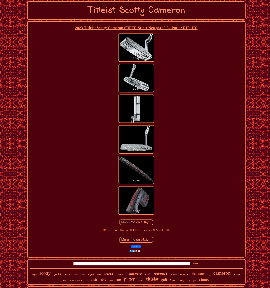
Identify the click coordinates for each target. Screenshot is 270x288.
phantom (198, 273)
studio (204, 279)
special (57, 274)
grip (99, 274)
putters (173, 274)
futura (173, 280)
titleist (152, 279)
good (147, 274)
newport (159, 273)
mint (86, 281)
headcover (133, 274)
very (182, 280)
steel (103, 280)
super (91, 274)
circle (67, 274)
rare (209, 275)
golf (164, 280)
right (34, 274)
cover (76, 275)
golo (194, 280)
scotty (45, 273)
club (188, 281)
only (64, 281)
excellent (184, 274)
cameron (222, 273)
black (83, 275)
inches (236, 274)
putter (129, 279)
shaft (111, 280)
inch (93, 279)
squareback (75, 280)
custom (119, 274)
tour (118, 280)
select (108, 273)
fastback (140, 281)
